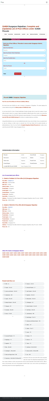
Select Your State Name (8, 47)
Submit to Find (18, 73)
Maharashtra (17, 34)
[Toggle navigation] (46, 2)
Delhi (6, 34)
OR (24, 63)
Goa (28, 34)
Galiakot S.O (11, 180)
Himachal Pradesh (34, 34)
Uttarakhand (42, 34)
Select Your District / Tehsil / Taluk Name (11, 52)
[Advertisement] (24, 14)
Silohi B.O (10, 207)
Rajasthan (10, 34)
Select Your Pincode (7, 65)
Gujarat (23, 34)
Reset (5, 73)
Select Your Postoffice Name (9, 58)
